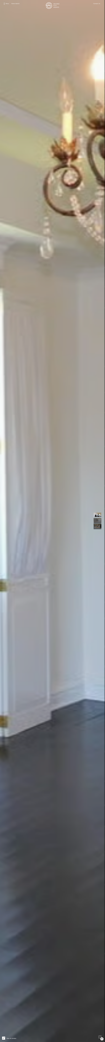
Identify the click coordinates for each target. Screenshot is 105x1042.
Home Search (15, 3)
